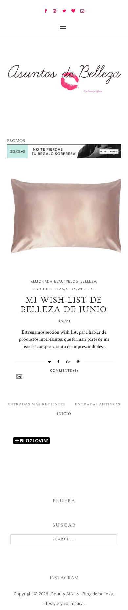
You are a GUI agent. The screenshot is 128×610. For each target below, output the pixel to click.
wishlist (86, 289)
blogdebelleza (48, 289)
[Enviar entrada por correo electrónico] (64, 376)
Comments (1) (64, 370)
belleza (88, 281)
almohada (41, 281)
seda (71, 289)
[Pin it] (78, 361)
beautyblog (66, 281)
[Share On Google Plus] (68, 361)
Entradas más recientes (37, 404)
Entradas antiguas (97, 404)
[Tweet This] (49, 361)
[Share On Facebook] (58, 361)
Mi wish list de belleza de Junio (64, 304)
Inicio (64, 413)
